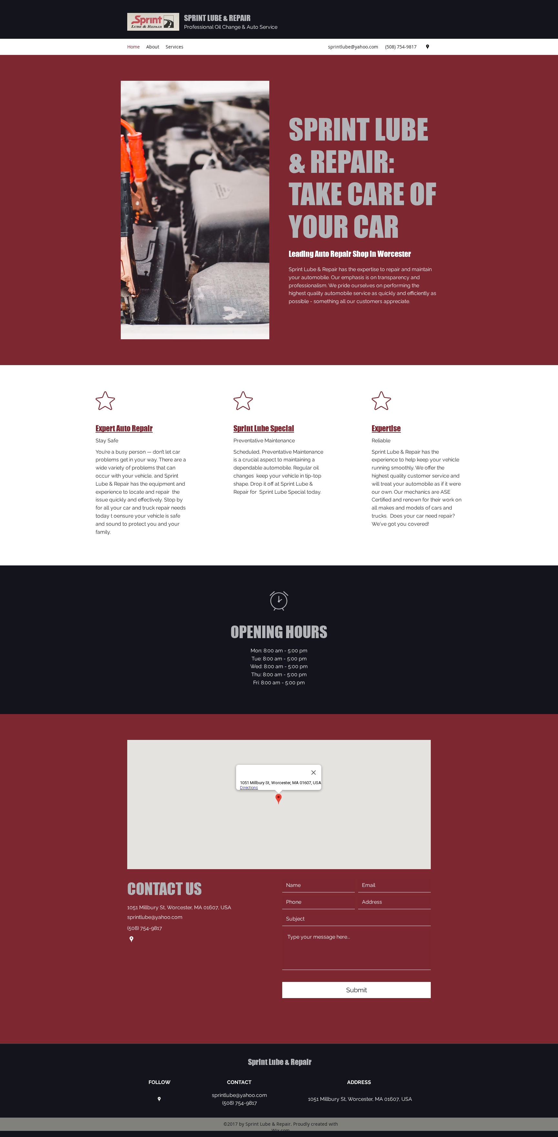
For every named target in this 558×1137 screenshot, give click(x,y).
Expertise (386, 428)
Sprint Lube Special (263, 428)
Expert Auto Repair (124, 428)
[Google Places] (427, 47)
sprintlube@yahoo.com (353, 47)
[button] (195, 210)
